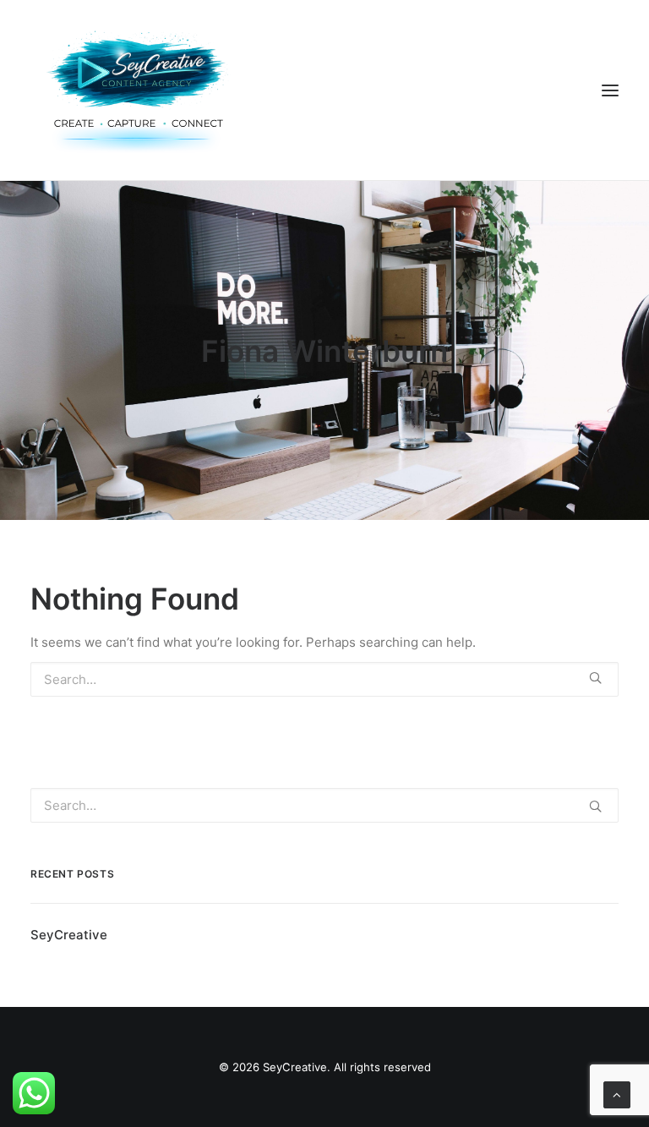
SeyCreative (68, 935)
